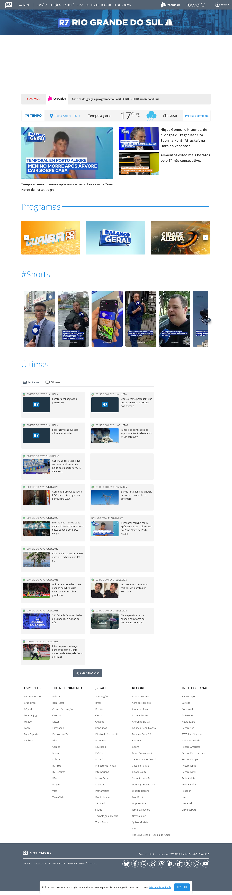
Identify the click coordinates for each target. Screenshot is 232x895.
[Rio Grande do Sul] (116, 22)
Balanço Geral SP (141, 734)
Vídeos (55, 382)
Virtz (54, 790)
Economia (100, 740)
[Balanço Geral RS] (115, 237)
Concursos (101, 728)
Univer (185, 797)
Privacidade (58, 863)
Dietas (55, 721)
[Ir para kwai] (152, 863)
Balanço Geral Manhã (144, 728)
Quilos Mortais (140, 822)
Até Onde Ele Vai (141, 721)
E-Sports (28, 709)
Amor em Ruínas (141, 709)
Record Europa (190, 759)
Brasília (42, 4)
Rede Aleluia (188, 778)
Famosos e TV (60, 734)
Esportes (82, 4)
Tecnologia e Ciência (106, 816)
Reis (134, 828)
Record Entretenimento (194, 753)
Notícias (33, 382)
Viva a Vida (58, 797)
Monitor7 (100, 784)
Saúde (98, 809)
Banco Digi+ (188, 696)
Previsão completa (197, 116)
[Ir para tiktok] (179, 863)
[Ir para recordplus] (170, 863)
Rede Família (189, 784)
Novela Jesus (139, 816)
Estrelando (58, 728)
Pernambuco (102, 790)
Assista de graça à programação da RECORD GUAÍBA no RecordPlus (115, 99)
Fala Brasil (137, 797)
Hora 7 (99, 759)
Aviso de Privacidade (160, 887)
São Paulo (100, 803)
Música (56, 759)
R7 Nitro (56, 765)
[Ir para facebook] (189, 5)
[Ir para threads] (161, 863)
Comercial (187, 709)
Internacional (102, 772)
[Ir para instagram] (198, 5)
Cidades (99, 721)
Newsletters (188, 721)
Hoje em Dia (139, 803)
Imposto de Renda (105, 765)
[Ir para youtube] (205, 863)
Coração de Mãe (141, 778)
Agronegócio (102, 696)
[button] (26, 237)
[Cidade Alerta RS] (180, 237)
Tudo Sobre (101, 822)
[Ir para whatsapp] (197, 863)
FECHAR (182, 887)
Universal (187, 803)
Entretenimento (68, 688)
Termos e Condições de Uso (82, 863)
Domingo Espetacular (144, 784)
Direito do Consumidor (107, 734)
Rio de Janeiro (103, 797)
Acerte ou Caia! (140, 696)
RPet (55, 778)
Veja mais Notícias (87, 673)
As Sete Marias (140, 715)
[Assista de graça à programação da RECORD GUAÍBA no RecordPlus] (57, 99)
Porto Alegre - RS (66, 116)
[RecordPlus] (170, 4)
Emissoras (187, 715)
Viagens (56, 784)
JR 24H (95, 4)
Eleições (55, 4)
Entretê (68, 4)
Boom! (135, 746)
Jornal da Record (141, 809)
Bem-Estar (58, 702)
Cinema (56, 715)
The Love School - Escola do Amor (151, 834)
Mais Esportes (32, 734)
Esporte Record (140, 790)
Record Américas (191, 746)
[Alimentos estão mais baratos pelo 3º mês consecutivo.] (139, 163)
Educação (100, 746)
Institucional (195, 688)
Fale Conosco (42, 863)
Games (56, 746)
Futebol (28, 721)
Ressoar (186, 790)
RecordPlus (188, 728)
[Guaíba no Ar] (50, 237)
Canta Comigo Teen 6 (144, 759)
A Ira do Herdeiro (141, 702)
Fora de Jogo (31, 715)
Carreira (186, 702)
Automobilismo (32, 696)
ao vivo (35, 99)
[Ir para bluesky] (126, 863)
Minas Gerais (102, 778)
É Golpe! (99, 753)
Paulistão (29, 740)
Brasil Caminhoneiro (143, 753)
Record (106, 4)
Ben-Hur (136, 740)
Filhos (55, 740)
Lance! (27, 728)
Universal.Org (189, 809)
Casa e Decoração (62, 709)
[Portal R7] (8, 4)
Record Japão (189, 765)
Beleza (56, 696)
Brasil (98, 702)
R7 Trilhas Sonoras (192, 734)
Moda (55, 753)
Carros (99, 715)
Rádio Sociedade (191, 740)
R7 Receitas (58, 772)
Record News (122, 4)
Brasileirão (30, 702)
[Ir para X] (193, 5)
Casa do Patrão (140, 765)
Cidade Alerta (139, 772)
